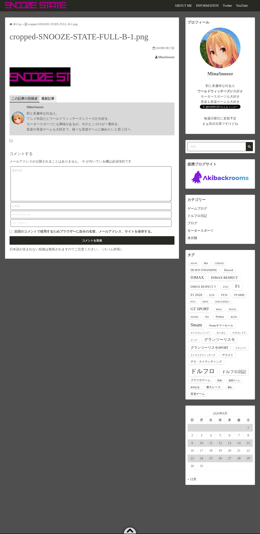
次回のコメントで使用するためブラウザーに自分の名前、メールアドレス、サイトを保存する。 (84, 231)
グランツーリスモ (219, 339)
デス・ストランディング (206, 361)
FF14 (193, 302)
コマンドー (240, 348)
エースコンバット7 (200, 333)
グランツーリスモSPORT (209, 348)
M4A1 (219, 309)
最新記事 (47, 98)
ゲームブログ (197, 208)
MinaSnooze (166, 57)
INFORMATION (207, 5)
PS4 (207, 317)
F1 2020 (196, 295)
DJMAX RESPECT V (203, 286)
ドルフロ (203, 371)
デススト (227, 354)
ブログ (192, 223)
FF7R (211, 295)
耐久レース (213, 387)
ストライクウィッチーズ (203, 355)
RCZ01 (234, 317)
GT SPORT (200, 309)
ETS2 (225, 287)
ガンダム (221, 333)
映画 (219, 380)
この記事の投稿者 (25, 98)
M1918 (232, 309)
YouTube (242, 5)
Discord (228, 270)
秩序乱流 (195, 387)
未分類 (192, 238)
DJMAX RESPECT (224, 278)
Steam (196, 324)
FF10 (224, 295)
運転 (230, 387)
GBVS (205, 302)
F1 (237, 286)
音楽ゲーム (198, 393)
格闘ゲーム (234, 380)
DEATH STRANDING (204, 270)
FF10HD (239, 295)
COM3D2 (219, 263)
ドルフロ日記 (197, 215)
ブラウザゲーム (200, 380)
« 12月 (191, 479)
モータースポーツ (200, 230)
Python (220, 316)
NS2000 (194, 317)
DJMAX (197, 277)
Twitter (227, 5)
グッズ (194, 340)
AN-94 (194, 263)
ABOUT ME (183, 5)
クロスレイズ (239, 333)
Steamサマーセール (221, 325)
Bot (206, 263)
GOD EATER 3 (222, 302)
